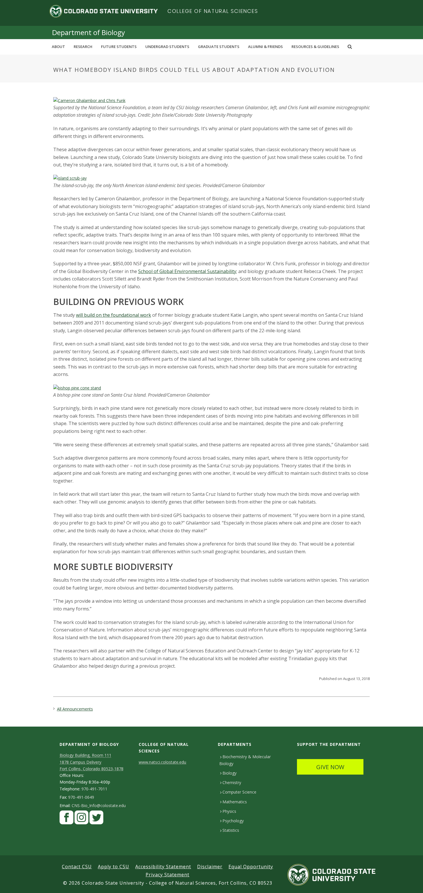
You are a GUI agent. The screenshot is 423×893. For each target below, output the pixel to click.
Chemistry (231, 782)
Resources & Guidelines (315, 46)
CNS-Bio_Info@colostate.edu (99, 805)
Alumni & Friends (265, 46)
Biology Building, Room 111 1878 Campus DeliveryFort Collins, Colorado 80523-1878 (91, 761)
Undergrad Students (167, 46)
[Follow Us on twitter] (96, 818)
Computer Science (239, 792)
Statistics (230, 830)
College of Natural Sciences (212, 11)
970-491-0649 (81, 797)
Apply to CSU (113, 866)
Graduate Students (218, 46)
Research (83, 46)
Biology (229, 773)
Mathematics (234, 801)
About (58, 46)
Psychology (233, 820)
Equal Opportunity (250, 866)
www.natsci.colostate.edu (162, 762)
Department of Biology (88, 32)
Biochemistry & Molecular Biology (245, 760)
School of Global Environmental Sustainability (187, 271)
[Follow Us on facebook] (66, 818)
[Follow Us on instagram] (81, 818)
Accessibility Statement (163, 866)
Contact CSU (77, 866)
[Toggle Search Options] (350, 46)
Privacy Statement (167, 874)
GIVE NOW (330, 767)
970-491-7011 (94, 789)
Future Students (119, 46)
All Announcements (75, 709)
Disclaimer (209, 866)
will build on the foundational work (113, 315)
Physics (229, 811)
